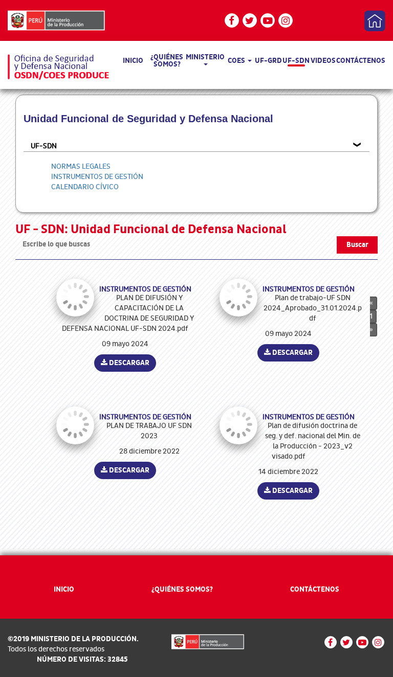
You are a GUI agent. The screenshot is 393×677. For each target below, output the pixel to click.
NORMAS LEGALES (81, 166)
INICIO (133, 60)
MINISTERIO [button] (205, 57)
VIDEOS (323, 60)
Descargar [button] (128, 362)
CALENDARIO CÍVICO (85, 187)
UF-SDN (296, 60)
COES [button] (237, 60)
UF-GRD (268, 60)
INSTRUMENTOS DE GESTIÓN (97, 176)
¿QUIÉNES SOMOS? (166, 61)
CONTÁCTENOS (360, 60)
